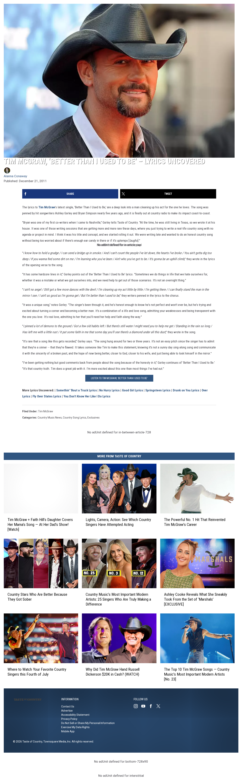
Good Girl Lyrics (132, 390)
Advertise (67, 710)
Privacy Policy (69, 718)
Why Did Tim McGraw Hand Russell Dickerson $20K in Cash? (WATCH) (113, 672)
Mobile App (68, 731)
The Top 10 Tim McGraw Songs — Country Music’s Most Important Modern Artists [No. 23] (197, 674)
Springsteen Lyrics (157, 390)
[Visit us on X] (160, 706)
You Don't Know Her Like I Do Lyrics (87, 396)
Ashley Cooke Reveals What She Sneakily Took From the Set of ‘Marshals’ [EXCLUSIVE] (195, 599)
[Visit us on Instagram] (137, 706)
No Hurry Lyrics (109, 390)
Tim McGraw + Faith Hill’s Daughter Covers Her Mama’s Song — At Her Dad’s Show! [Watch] (40, 524)
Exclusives (93, 417)
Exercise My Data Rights (75, 727)
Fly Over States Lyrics (47, 396)
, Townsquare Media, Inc (56, 741)
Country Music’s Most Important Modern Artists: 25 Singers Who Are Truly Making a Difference (118, 599)
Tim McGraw (46, 207)
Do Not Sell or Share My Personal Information (88, 723)
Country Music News (50, 417)
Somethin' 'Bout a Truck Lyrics (76, 390)
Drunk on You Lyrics (186, 390)
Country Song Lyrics (74, 417)
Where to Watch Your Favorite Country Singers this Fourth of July (37, 672)
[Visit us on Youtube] (145, 706)
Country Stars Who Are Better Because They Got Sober (37, 597)
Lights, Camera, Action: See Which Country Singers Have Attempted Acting (118, 522)
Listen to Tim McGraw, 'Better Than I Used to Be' (119, 378)
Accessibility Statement (75, 714)
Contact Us (67, 706)
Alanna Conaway (15, 176)
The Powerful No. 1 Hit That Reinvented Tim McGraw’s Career (194, 522)
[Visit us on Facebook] (152, 706)
